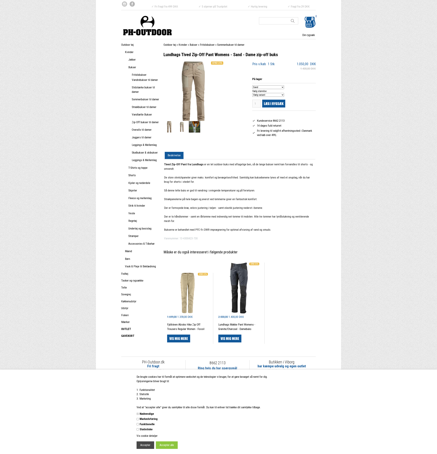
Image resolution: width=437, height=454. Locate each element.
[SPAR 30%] (238, 312)
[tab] (174, 155)
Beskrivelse (174, 155)
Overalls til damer (142, 129)
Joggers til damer (141, 137)
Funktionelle (147, 424)
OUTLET (126, 329)
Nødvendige (147, 413)
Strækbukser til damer (144, 107)
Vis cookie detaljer (147, 435)
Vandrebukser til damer (145, 80)
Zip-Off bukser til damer (145, 122)
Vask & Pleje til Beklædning (140, 266)
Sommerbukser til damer (145, 99)
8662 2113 (217, 363)
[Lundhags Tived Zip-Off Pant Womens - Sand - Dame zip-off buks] (169, 127)
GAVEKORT (127, 335)
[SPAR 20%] (187, 312)
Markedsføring (149, 419)
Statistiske (146, 429)
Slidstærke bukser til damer (143, 89)
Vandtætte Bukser (142, 114)
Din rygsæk (308, 35)
